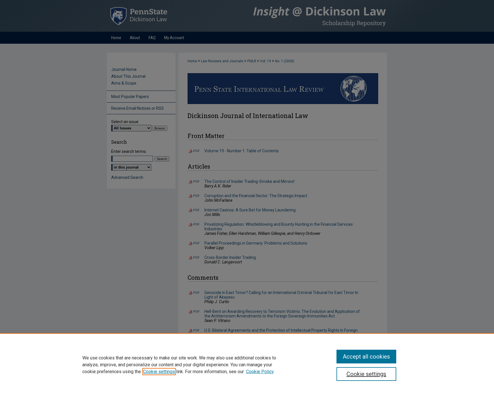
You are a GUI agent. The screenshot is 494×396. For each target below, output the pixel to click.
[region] (247, 364)
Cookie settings (159, 371)
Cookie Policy (260, 371)
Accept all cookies (366, 356)
